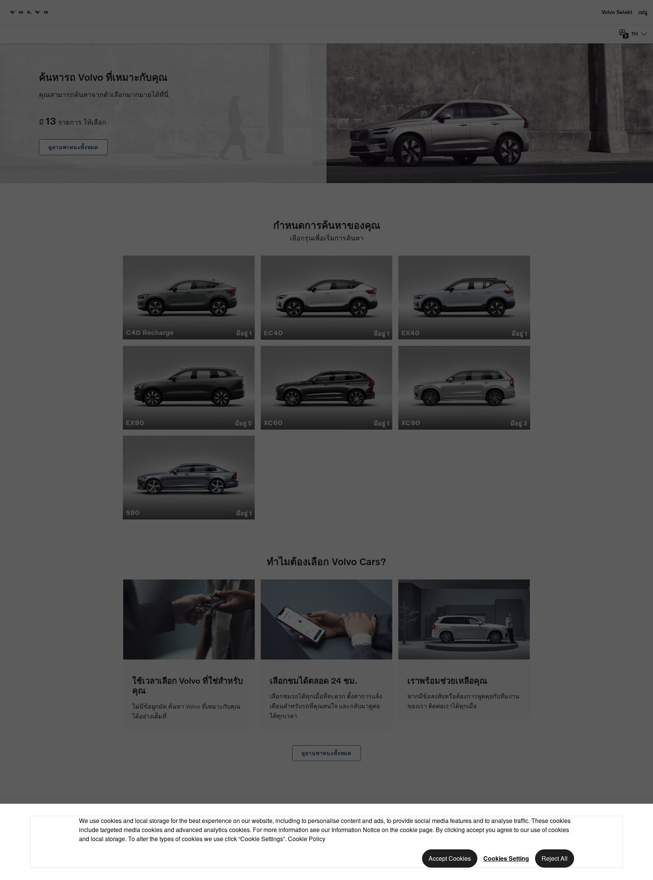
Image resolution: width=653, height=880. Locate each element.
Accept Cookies (450, 858)
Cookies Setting (506, 858)
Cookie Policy (306, 838)
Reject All (555, 858)
